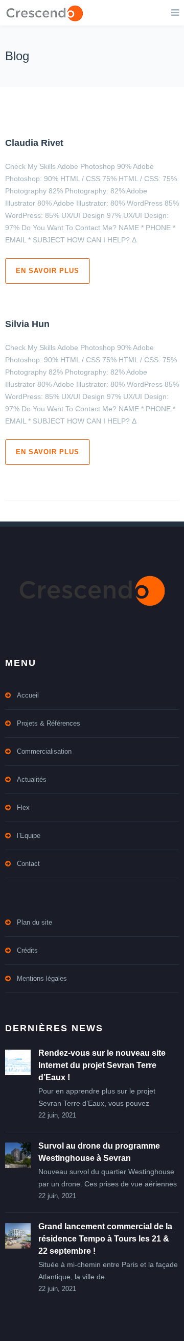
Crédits (27, 950)
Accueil (28, 695)
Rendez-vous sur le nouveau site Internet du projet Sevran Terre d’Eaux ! (102, 1065)
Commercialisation (44, 751)
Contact (28, 863)
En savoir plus (47, 271)
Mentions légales (42, 978)
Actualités (32, 779)
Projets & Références (48, 723)
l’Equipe (28, 835)
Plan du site (34, 922)
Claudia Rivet (34, 143)
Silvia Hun (27, 324)
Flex (23, 807)
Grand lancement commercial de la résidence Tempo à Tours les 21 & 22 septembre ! (105, 1238)
